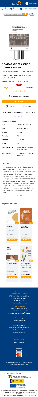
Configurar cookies (19, 332)
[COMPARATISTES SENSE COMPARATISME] (19, 36)
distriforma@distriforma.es (19, 303)
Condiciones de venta (19, 320)
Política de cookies (19, 330)
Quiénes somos (19, 340)
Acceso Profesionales (30, 9)
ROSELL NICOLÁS (8, 78)
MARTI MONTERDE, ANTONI (19, 75)
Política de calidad (19, 325)
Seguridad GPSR (19, 116)
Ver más (19, 195)
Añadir (20, 101)
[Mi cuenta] (20, 9)
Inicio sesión (33, 3)
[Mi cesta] (10, 9)
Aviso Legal (19, 323)
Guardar (11, 106)
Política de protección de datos (19, 327)
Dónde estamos (19, 342)
